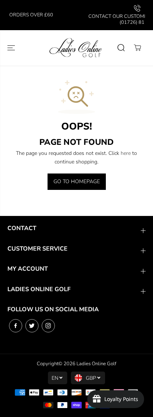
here (126, 153)
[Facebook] (15, 326)
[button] (11, 48)
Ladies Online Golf (96, 363)
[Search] (121, 47)
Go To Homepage (76, 181)
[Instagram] (48, 326)
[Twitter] (32, 326)
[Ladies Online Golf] (76, 48)
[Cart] (137, 47)
